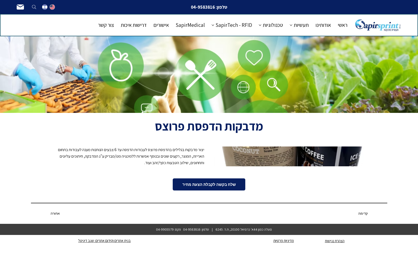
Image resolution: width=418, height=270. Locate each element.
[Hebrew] (44, 7)
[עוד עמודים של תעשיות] (291, 25)
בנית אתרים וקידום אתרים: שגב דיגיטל (104, 240)
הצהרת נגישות (334, 240)
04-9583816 (203, 7)
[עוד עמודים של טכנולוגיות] (260, 25)
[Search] (34, 7)
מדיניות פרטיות (283, 240)
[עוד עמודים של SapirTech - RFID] (213, 25)
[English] (52, 7)
